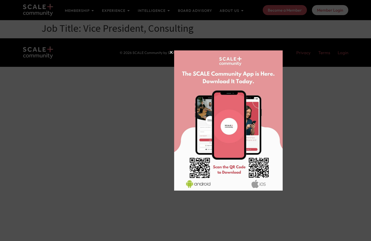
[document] (185, 120)
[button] (137, 52)
